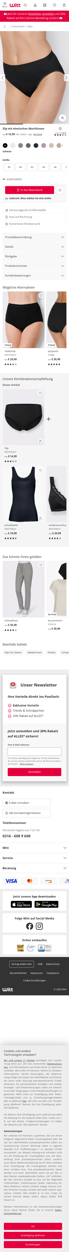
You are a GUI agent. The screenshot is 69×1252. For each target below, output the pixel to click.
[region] (34, 1148)
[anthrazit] (28, 145)
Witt (6, 848)
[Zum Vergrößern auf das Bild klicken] (62, 118)
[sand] (51, 145)
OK (32, 1226)
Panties (52, 652)
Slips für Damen (13, 652)
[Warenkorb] (64, 5)
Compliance (53, 973)
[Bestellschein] (45, 5)
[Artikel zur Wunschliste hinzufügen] (60, 190)
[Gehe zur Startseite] (15, 5)
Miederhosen (35, 652)
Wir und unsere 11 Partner (19, 1060)
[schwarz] (5, 145)
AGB (40, 964)
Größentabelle (14, 179)
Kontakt (8, 792)
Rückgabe (11, 256)
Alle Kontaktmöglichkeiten (25, 813)
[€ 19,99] (23, 494)
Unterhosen (18, 26)
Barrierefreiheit (18, 973)
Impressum (36, 973)
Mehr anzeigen (26, 764)
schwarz (7, 151)
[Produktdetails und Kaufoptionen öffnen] (40, 441)
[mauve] (43, 145)
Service (8, 858)
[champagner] (12, 145)
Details (9, 246)
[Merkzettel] (54, 5)
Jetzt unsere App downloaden (34, 896)
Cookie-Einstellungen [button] (34, 980)
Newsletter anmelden (41, 14)
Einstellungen (33, 1244)
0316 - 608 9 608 (16, 835)
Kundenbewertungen (18, 275)
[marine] (36, 145)
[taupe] (20, 145)
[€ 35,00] (24, 589)
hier (24, 1100)
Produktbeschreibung (18, 237)
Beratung (9, 868)
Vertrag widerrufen (21, 964)
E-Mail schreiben (17, 804)
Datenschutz (53, 964)
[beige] (59, 145)
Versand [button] (37, 134)
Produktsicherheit (16, 266)
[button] (5, 5)
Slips (30, 26)
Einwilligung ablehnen (33, 1235)
